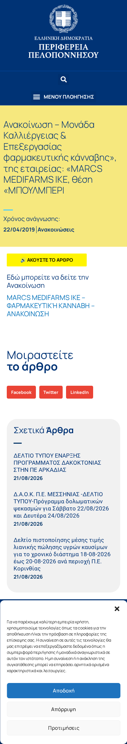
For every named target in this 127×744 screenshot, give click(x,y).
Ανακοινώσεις (56, 229)
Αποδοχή (64, 690)
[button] (116, 608)
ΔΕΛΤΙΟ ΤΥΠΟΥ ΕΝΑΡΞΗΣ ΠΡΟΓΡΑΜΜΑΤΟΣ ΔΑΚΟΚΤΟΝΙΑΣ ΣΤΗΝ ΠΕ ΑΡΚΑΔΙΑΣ (57, 462)
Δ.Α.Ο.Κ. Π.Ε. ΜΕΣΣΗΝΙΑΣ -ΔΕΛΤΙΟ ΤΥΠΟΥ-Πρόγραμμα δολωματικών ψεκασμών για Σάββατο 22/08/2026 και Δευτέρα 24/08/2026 (61, 505)
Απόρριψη (63, 709)
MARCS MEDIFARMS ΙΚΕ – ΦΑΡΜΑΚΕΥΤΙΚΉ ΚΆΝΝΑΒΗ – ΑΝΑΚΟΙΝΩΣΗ (51, 305)
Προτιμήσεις (63, 727)
